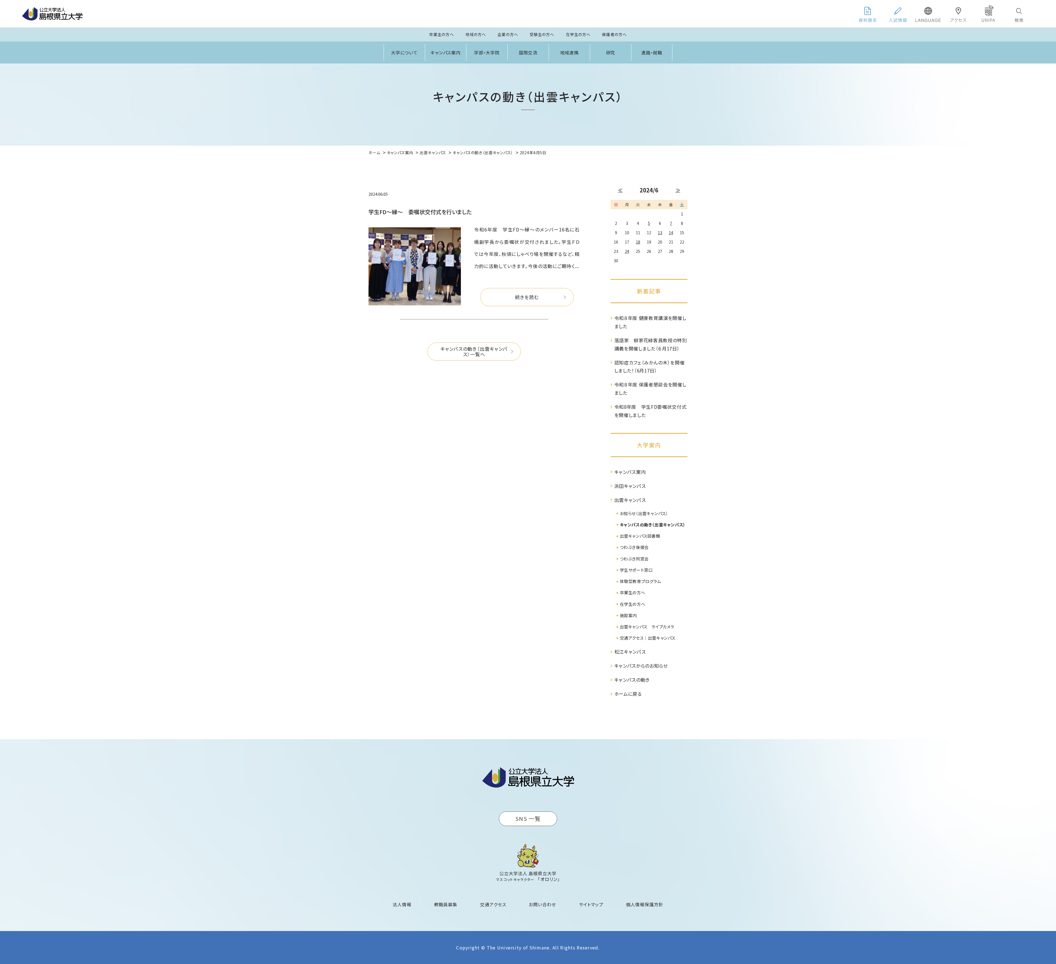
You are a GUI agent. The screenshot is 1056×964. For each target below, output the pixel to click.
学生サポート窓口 (636, 570)
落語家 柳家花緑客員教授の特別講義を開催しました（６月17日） (650, 344)
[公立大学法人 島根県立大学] (52, 14)
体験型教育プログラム (640, 581)
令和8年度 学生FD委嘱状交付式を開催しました (650, 410)
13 (660, 232)
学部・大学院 (487, 52)
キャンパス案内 (446, 52)
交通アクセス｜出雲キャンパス (647, 638)
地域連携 (569, 52)
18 (638, 242)
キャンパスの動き (632, 679)
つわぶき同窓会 (634, 559)
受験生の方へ (542, 34)
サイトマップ (591, 904)
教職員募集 (446, 904)
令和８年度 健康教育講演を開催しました (650, 322)
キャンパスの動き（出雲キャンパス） (653, 524)
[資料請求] (868, 13)
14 (671, 232)
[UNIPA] (989, 13)
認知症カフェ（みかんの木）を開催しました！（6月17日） (649, 366)
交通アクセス (493, 904)
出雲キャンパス (630, 499)
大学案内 (649, 445)
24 (627, 251)
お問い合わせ (542, 904)
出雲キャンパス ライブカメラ (647, 626)
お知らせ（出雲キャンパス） (644, 513)
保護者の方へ (614, 34)
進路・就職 (651, 52)
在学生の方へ (578, 34)
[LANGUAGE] (928, 13)
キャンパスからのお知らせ (641, 665)
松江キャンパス (630, 651)
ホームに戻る (628, 693)
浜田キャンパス (630, 485)
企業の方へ (507, 34)
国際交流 (528, 52)
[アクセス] (958, 13)
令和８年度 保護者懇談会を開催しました (650, 388)
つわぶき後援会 (634, 547)
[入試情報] (898, 13)
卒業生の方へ (441, 34)
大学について (404, 52)
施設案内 (628, 615)
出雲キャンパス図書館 (640, 536)
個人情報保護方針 (644, 904)
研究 (610, 52)
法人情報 (402, 904)
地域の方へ (476, 34)
